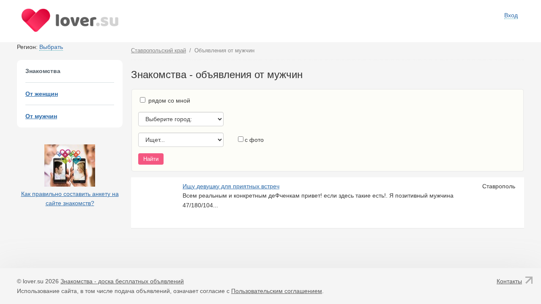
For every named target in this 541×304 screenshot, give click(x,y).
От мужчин (41, 116)
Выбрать (51, 46)
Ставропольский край (158, 50)
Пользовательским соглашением (276, 291)
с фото (254, 139)
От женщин (41, 93)
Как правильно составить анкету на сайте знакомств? (70, 198)
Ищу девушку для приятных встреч (231, 186)
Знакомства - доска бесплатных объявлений (122, 281)
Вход (511, 15)
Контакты (509, 281)
